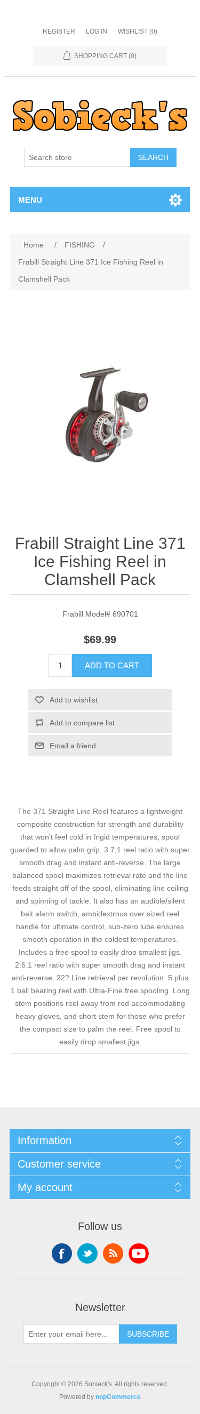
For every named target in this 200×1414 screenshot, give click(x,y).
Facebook (62, 1253)
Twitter (87, 1253)
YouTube (139, 1253)
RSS (113, 1253)
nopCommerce (118, 1397)
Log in (96, 31)
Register (59, 31)
